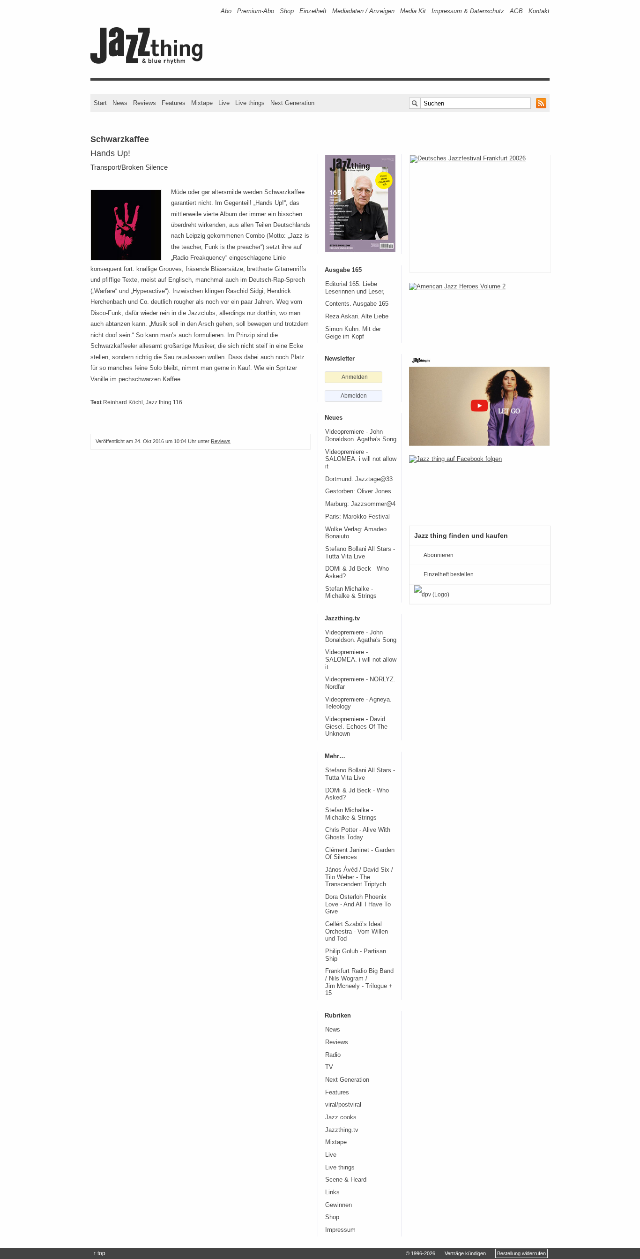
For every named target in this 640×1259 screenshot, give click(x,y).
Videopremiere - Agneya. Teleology (358, 703)
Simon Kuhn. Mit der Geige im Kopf (353, 333)
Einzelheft (313, 11)
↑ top (99, 1253)
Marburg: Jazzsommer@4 (360, 504)
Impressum (340, 1230)
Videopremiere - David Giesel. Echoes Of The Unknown (356, 726)
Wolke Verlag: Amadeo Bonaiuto (356, 533)
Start (100, 102)
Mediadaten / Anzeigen (363, 11)
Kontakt (539, 11)
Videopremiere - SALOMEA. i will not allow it (360, 459)
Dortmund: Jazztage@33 (359, 479)
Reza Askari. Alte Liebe (356, 316)
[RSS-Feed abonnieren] (541, 103)
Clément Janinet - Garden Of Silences (359, 854)
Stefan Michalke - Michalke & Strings (351, 593)
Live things (250, 102)
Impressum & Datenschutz (468, 11)
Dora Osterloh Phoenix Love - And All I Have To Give (358, 904)
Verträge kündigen (465, 1253)
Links (332, 1192)
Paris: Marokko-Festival (357, 516)
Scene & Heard (345, 1179)
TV (329, 1067)
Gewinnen (338, 1205)
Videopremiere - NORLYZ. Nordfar (360, 683)
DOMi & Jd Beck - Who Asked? (357, 572)
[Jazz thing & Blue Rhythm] (149, 62)
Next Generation (292, 102)
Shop (287, 11)
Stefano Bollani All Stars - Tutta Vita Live (360, 553)
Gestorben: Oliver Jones (358, 491)
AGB (516, 11)
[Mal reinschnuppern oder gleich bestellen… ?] (479, 313)
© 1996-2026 (420, 1253)
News (119, 102)
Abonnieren (439, 555)
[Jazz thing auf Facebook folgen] (479, 485)
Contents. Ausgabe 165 (356, 304)
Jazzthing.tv (341, 1130)
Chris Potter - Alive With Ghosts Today (357, 834)
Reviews (144, 102)
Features (174, 102)
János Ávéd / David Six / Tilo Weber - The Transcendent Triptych (359, 877)
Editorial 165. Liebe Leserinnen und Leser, (355, 288)
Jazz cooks (341, 1117)
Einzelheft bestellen (449, 574)
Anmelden (355, 377)
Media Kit (413, 11)
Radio (333, 1055)
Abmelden (354, 395)
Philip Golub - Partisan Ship (355, 955)
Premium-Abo (255, 11)
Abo (226, 11)
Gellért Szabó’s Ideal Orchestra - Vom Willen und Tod (356, 931)
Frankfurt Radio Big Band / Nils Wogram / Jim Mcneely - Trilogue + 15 (359, 982)
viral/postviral (343, 1104)
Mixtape (202, 102)
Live (224, 102)
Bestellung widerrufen (521, 1253)
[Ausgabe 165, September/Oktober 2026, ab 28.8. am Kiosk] (360, 203)
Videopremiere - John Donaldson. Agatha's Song (360, 436)
